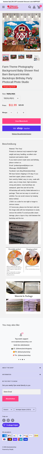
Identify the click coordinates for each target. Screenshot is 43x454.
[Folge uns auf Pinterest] (12, 420)
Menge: (4, 112)
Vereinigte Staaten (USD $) (23, 409)
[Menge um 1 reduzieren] (11, 112)
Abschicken (10, 399)
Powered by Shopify (7, 449)
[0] (38, 7)
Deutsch (6, 409)
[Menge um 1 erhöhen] (23, 112)
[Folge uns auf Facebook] (4, 420)
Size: (8, 94)
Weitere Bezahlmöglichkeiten (21, 134)
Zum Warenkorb (21, 121)
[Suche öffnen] (29, 7)
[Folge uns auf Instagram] (8, 420)
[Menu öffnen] (3, 7)
